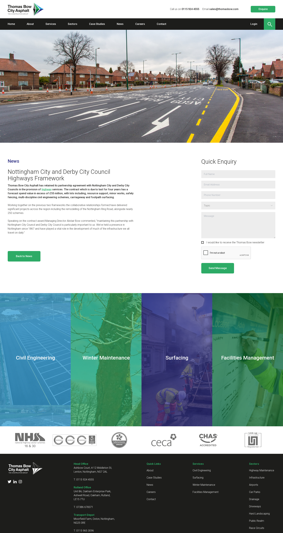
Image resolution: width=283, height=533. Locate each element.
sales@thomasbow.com (223, 9)
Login (253, 24)
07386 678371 (84, 507)
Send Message (218, 268)
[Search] (269, 24)
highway (47, 189)
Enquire (263, 9)
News (13, 161)
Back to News (24, 256)
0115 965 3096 (85, 530)
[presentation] (226, 253)
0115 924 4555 (190, 9)
